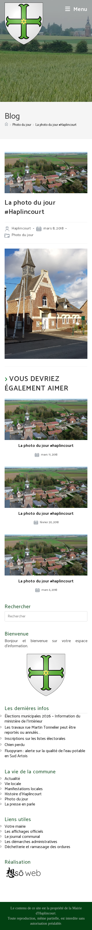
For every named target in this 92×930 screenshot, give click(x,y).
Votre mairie (15, 826)
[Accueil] (6, 125)
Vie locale (13, 783)
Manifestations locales (24, 789)
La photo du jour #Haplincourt (56, 125)
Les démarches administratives (31, 841)
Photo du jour (23, 235)
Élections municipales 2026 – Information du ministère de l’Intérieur (42, 719)
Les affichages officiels (24, 831)
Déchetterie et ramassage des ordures (37, 846)
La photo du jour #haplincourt (46, 446)
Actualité (12, 778)
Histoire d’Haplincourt (23, 794)
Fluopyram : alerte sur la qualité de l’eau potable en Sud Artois (45, 754)
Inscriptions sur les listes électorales (35, 738)
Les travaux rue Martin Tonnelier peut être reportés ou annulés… (40, 730)
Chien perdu (15, 744)
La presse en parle (20, 804)
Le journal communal (22, 836)
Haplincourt (21, 228)
